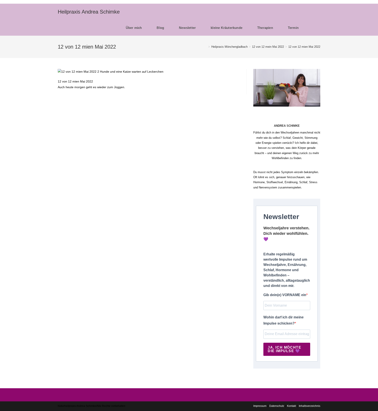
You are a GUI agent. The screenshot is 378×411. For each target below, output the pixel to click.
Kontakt (291, 405)
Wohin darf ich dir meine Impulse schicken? (283, 320)
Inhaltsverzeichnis (309, 405)
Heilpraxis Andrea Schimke (89, 12)
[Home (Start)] (206, 46)
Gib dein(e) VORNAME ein (284, 295)
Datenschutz (276, 405)
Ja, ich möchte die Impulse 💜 (284, 349)
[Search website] (315, 28)
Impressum (259, 405)
